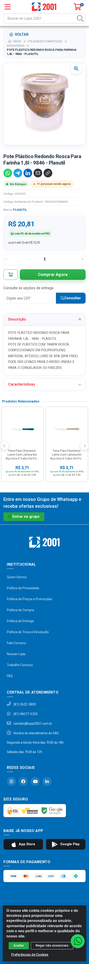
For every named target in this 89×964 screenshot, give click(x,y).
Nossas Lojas (16, 654)
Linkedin (47, 781)
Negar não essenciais (52, 945)
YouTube (35, 781)
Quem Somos (17, 577)
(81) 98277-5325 (25, 714)
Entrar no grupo (25, 516)
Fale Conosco (16, 643)
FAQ (10, 676)
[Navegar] (4, 446)
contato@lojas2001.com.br (32, 723)
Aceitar (18, 945)
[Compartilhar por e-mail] (38, 173)
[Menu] (7, 7)
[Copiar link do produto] (48, 173)
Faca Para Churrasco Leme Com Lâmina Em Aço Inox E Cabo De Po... (22, 454)
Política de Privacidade (23, 588)
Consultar (72, 298)
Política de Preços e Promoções (29, 599)
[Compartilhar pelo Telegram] (17, 173)
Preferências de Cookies (29, 954)
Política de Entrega (20, 621)
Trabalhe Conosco (20, 665)
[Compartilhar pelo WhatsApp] (7, 173)
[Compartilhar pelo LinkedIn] (28, 173)
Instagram (11, 781)
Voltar (22, 34)
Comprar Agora (53, 274)
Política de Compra (20, 610)
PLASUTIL (20, 209)
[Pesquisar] (80, 18)
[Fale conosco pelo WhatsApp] (77, 941)
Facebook (23, 781)
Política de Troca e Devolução (28, 632)
